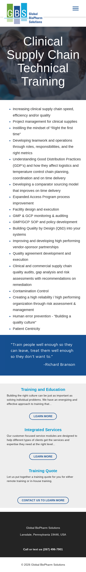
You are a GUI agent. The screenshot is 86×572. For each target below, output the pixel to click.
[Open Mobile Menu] (77, 10)
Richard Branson (60, 364)
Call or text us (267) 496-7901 (43, 549)
